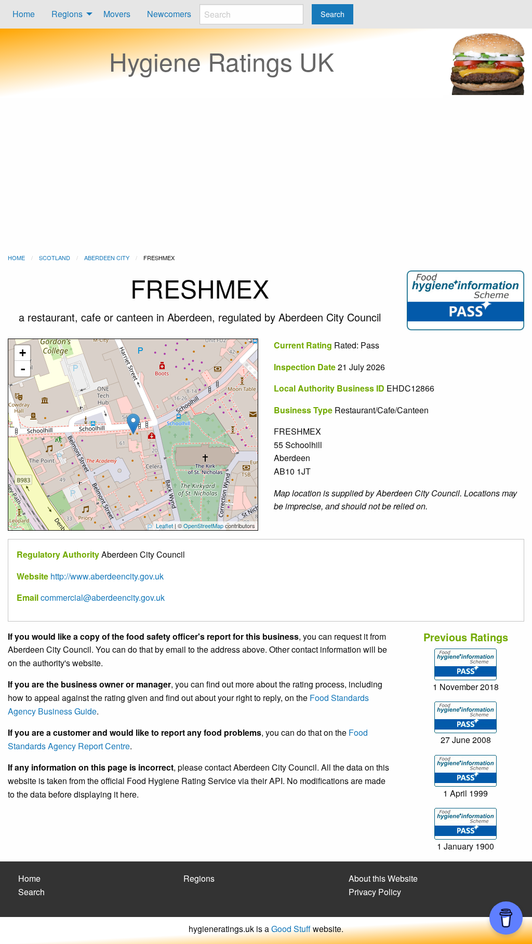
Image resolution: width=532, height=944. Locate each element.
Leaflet (164, 525)
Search (31, 892)
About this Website (383, 878)
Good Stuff (291, 929)
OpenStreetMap (203, 525)
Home (23, 14)
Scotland (54, 257)
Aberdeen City (106, 257)
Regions (67, 14)
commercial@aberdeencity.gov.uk (103, 597)
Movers (116, 14)
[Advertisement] (266, 175)
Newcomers (169, 14)
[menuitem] (23, 14)
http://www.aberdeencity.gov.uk (107, 576)
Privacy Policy (375, 892)
